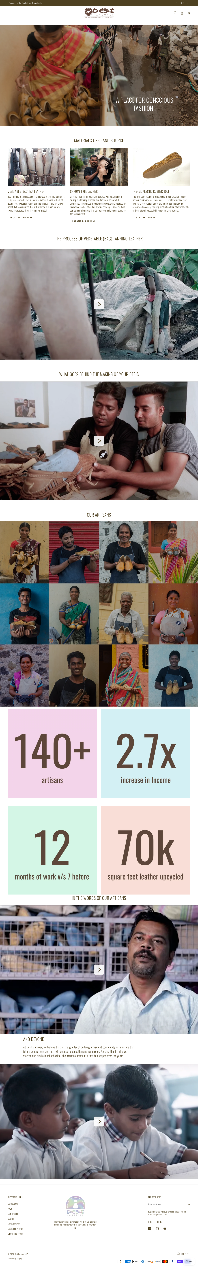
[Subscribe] (189, 1204)
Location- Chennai (83, 221)
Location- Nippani (21, 217)
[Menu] (9, 13)
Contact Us (13, 1203)
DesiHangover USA (21, 1254)
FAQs (10, 1208)
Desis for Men (14, 1224)
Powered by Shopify (15, 1258)
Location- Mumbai (146, 217)
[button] (175, 13)
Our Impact (13, 1213)
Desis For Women (15, 1228)
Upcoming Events (16, 1233)
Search (11, 1218)
